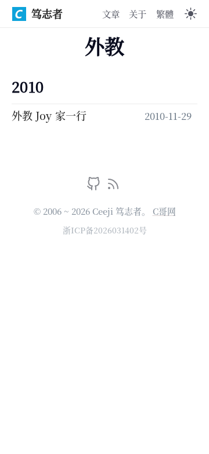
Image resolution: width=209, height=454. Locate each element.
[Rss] (113, 186)
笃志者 (47, 13)
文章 (111, 13)
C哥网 (164, 211)
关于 (137, 13)
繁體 (165, 13)
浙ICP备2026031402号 (105, 230)
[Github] (95, 186)
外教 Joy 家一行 (49, 115)
